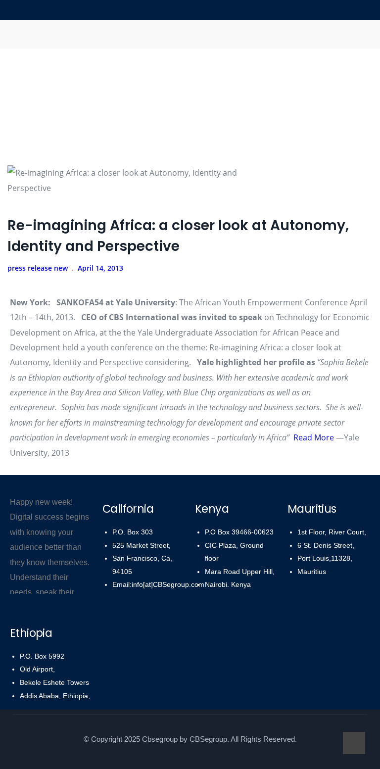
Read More (313, 437)
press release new (37, 268)
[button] (190, 34)
